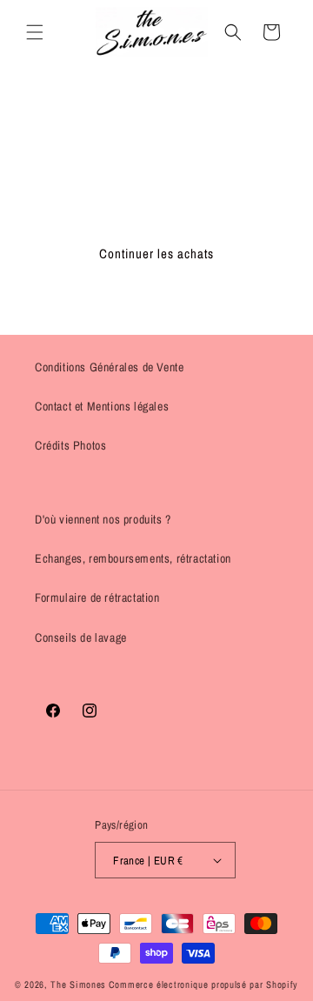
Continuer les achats (156, 253)
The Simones (78, 984)
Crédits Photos (70, 445)
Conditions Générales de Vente (109, 367)
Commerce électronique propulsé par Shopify (203, 984)
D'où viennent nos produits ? (103, 519)
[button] (35, 32)
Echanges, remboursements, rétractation (133, 558)
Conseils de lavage (81, 637)
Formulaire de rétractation (97, 597)
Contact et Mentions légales (102, 406)
